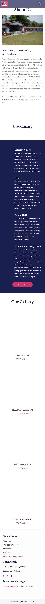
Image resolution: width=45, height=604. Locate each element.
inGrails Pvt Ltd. (27, 601)
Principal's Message (11, 545)
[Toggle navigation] (40, 3)
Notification (8, 553)
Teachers (7, 549)
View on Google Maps (13, 556)
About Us (7, 541)
